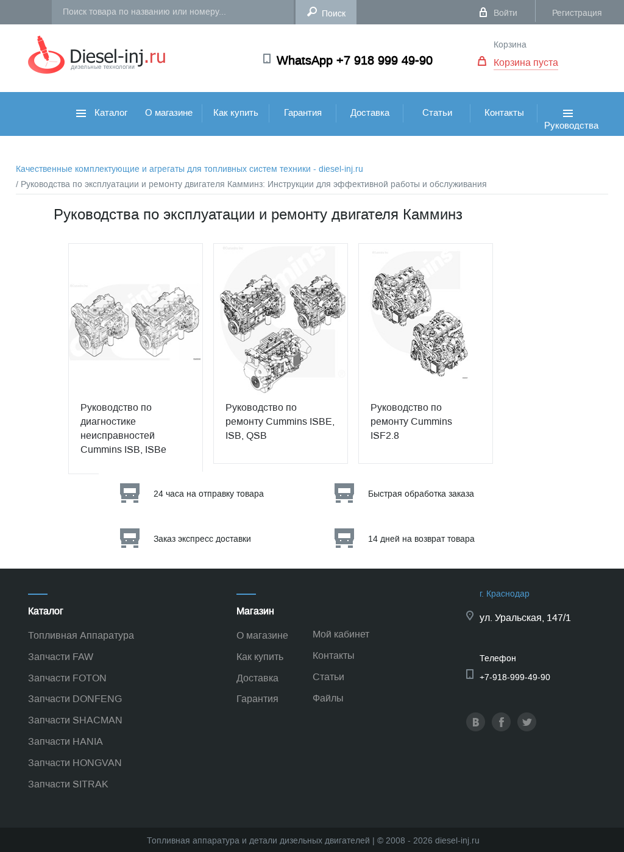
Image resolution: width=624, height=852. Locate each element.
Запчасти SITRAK (68, 784)
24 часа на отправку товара (209, 494)
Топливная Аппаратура (81, 635)
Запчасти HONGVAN (75, 762)
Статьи (437, 113)
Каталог (109, 113)
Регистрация (577, 13)
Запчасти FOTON (67, 678)
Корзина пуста (526, 62)
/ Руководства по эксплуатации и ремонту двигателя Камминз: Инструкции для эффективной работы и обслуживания (251, 184)
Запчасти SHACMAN (75, 720)
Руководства (571, 138)
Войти (505, 13)
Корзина (510, 45)
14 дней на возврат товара (421, 539)
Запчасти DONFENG (75, 698)
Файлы (328, 698)
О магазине (169, 113)
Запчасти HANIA (65, 741)
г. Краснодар (505, 594)
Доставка (369, 113)
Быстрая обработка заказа (421, 494)
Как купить (235, 113)
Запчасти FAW (60, 656)
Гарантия (303, 113)
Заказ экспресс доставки (202, 539)
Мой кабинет (341, 634)
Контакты (504, 113)
